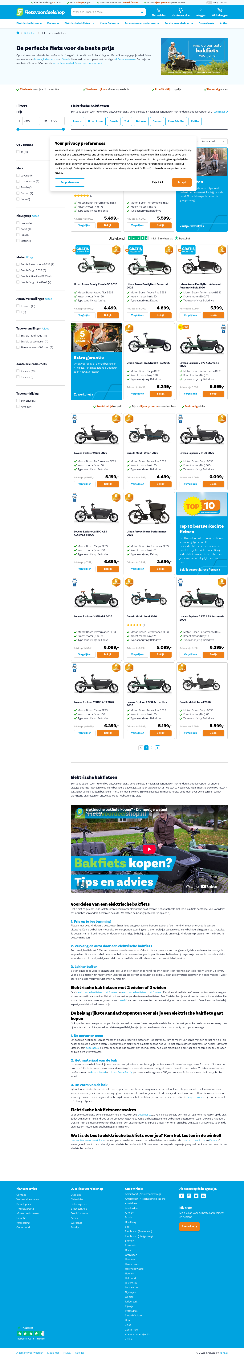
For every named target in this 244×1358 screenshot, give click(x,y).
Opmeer (129, 1297)
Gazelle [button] (114, 121)
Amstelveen (131, 1203)
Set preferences (70, 182)
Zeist (128, 1325)
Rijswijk (129, 1306)
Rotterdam (131, 1311)
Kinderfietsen (108, 23)
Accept (182, 182)
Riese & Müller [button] (176, 121)
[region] (123, 163)
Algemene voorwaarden (29, 1353)
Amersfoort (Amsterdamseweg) (143, 1194)
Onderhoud (23, 1227)
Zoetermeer (132, 1329)
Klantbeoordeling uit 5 (47, 2)
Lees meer (220, 112)
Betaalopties (23, 1204)
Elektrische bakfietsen (77, 23)
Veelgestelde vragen (27, 1199)
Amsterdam (131, 1208)
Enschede (130, 1245)
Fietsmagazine (79, 1204)
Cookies (79, 1353)
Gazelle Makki (98, 1072)
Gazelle (66, 59)
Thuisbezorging (25, 1209)
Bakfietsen (30, 33)
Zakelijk (75, 1227)
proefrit (123, 1000)
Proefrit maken (79, 1213)
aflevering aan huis (107, 89)
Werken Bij (77, 1223)
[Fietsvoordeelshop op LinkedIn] (203, 1196)
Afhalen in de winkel (27, 1213)
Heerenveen (132, 1264)
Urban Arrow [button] (95, 121)
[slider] (17, 129)
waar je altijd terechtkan (40, 89)
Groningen (131, 1255)
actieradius (92, 1048)
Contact (21, 1195)
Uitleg (35, 216)
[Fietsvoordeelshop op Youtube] (196, 1196)
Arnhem (129, 1213)
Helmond (130, 1278)
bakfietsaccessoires (124, 59)
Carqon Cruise (194, 1097)
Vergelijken (84, 225)
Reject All (157, 182)
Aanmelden (189, 1226)
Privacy (67, 1353)
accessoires (144, 1114)
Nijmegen (130, 1292)
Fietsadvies (77, 1199)
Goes (128, 1250)
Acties (224, 23)
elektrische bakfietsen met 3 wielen (142, 992)
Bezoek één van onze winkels (87, 1140)
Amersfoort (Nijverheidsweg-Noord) (145, 1199)
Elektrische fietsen (27, 23)
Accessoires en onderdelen (140, 23)
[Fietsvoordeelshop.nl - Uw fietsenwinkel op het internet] (40, 12)
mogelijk (168, 89)
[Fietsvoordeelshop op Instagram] (189, 1196)
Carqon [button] (157, 121)
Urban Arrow (50, 59)
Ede (127, 1227)
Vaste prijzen (80, 2)
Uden (128, 1320)
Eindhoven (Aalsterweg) (138, 1231)
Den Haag (130, 1222)
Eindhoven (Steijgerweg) (139, 1236)
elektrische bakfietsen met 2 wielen (98, 992)
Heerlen (129, 1273)
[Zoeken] (142, 12)
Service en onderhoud (177, 23)
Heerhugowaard (134, 1269)
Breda (128, 1217)
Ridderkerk (131, 1301)
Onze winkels (206, 23)
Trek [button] (127, 121)
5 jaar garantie (79, 1209)
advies (217, 89)
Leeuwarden (132, 1287)
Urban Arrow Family (121, 1072)
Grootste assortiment (119, 2)
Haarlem (130, 1259)
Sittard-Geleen (133, 1315)
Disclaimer (53, 1353)
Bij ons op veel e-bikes (165, 2)
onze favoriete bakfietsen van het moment (77, 63)
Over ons (76, 1195)
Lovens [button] (77, 121)
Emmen (129, 1241)
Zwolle (128, 1339)
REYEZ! (223, 1353)
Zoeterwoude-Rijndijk (137, 1334)
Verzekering (23, 1223)
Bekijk (108, 225)
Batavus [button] (141, 121)
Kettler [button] (195, 121)
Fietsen (51, 23)
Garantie (21, 1218)
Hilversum (131, 1283)
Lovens (38, 59)
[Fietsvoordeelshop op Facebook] (181, 1196)
